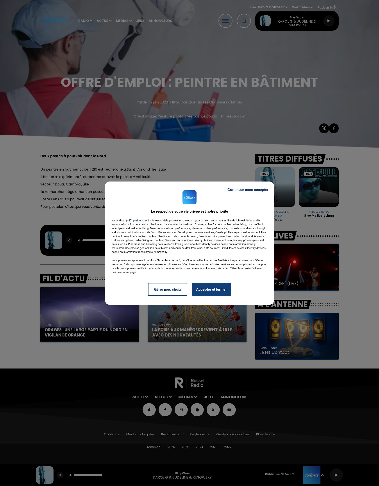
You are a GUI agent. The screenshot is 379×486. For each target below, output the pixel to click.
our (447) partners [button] (132, 220)
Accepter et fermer (211, 289)
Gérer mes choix (167, 289)
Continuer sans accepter (247, 189)
